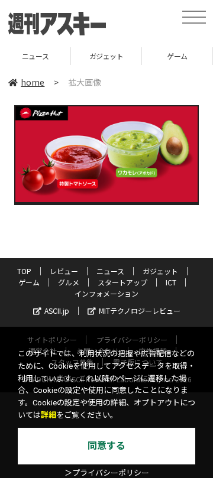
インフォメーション (106, 293)
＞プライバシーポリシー (106, 473)
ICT (171, 282)
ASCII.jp (56, 310)
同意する (106, 445)
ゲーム (166, 56)
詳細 (48, 415)
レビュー (64, 271)
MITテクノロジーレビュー (139, 310)
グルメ (68, 282)
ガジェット (95, 56)
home (32, 82)
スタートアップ (122, 282)
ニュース (110, 271)
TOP (24, 271)
